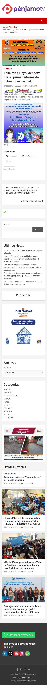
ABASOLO (8, 389)
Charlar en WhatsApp (21, 635)
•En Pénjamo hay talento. (30, 201)
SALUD (6, 414)
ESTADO (7, 399)
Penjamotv (29, 674)
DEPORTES (8, 392)
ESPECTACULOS (10, 396)
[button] (40, 106)
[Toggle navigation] (5, 21)
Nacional (7, 405)
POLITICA (8, 69)
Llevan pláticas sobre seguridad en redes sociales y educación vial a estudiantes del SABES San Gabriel (21, 259)
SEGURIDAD (8, 418)
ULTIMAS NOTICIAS (15, 467)
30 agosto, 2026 (10, 527)
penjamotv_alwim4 (29, 86)
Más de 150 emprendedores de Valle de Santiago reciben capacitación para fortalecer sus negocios (22, 267)
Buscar (7, 224)
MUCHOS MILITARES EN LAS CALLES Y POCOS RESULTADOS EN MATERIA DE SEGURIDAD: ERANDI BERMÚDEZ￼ (22, 190)
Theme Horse (26, 677)
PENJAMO (8, 408)
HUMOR (7, 402)
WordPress (31, 681)
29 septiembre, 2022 (12, 86)
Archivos (7, 367)
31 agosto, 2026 (10, 483)
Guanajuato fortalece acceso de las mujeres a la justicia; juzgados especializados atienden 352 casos (23, 276)
